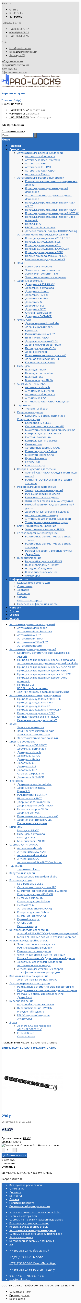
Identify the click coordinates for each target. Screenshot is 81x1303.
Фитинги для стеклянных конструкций (41, 954)
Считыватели (25, 905)
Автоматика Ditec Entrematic (34, 631)
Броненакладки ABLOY (31, 841)
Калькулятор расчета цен (33, 582)
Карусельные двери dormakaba (37, 876)
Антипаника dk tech (29, 848)
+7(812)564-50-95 (19, 36)
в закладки (9, 1159)
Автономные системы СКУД (34, 908)
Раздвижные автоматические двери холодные (47, 990)
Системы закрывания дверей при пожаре (35, 1234)
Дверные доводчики (22, 741)
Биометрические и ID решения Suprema (42, 890)
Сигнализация (26, 1036)
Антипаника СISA (28, 859)
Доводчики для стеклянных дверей (39, 962)
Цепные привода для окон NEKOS (38, 716)
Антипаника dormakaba (32, 855)
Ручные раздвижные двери (34, 947)
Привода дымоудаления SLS (35, 702)
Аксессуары (24, 1018)
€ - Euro (13, 9)
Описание (8, 1166)
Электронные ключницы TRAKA (37, 979)
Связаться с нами (20, 1291)
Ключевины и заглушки (32, 823)
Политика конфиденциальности (37, 604)
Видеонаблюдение (21, 1001)
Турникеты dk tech (28, 869)
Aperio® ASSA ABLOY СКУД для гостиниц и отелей (47, 933)
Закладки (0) (17, 55)
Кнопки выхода (27, 926)
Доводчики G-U (27, 763)
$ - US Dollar (16, 13)
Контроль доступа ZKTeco (33, 901)
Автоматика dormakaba (32, 628)
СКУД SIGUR (24, 922)
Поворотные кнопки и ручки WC (37, 816)
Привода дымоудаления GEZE (36, 713)
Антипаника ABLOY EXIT (31, 851)
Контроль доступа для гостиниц (29, 930)
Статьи (14, 611)
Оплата (22, 597)
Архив (13, 1022)
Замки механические (30, 727)
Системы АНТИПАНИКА (23, 844)
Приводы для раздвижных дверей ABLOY (43, 670)
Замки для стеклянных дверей (36, 944)
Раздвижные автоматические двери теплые (45, 986)
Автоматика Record (29, 645)
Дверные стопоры (28, 812)
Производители (19, 1295)
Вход (12, 51)
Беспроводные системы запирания (31, 1241)
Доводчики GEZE (27, 770)
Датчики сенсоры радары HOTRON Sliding (43, 692)
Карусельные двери (22, 873)
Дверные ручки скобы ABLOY (35, 805)
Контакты (23, 593)
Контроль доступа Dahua (33, 912)
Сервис (14, 614)
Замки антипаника (21, 1237)
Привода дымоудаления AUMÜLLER (39, 709)
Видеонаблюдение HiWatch (34, 1008)
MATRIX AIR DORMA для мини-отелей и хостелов (46, 937)
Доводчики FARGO (28, 755)
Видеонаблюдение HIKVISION (35, 1004)
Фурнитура (16, 780)
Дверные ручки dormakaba (34, 784)
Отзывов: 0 (27, 1145)
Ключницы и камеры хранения (28, 976)
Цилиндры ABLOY (28, 830)
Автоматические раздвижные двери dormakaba (47, 663)
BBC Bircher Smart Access (32, 688)
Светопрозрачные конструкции (29, 983)
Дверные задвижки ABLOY (33, 802)
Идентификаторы (28, 919)
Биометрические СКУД (31, 915)
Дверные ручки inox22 (31, 787)
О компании (24, 586)
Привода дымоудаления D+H (35, 706)
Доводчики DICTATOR (30, 777)
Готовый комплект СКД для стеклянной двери (46, 958)
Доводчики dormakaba (31, 748)
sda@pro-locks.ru (13, 125)
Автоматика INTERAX (30, 638)
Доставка (23, 590)
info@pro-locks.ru (20, 48)
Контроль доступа (20, 880)
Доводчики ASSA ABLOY (32, 745)
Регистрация (29, 51)
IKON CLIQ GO (25, 1033)
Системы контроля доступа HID (36, 887)
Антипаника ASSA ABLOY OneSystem (39, 862)
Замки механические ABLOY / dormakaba (35, 1212)
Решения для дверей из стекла (28, 940)
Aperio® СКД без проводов (34, 1025)
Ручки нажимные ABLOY (32, 795)
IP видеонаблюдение (30, 1011)
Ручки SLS (23, 791)
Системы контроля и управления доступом (36, 1219)
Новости (15, 607)
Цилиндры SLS (26, 837)
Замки (13, 724)
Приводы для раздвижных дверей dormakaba (46, 660)
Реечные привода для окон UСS (37, 720)
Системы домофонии (30, 898)
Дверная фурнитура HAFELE (34, 819)
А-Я (11, 1244)
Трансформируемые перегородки (38, 972)
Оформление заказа (14, 72)
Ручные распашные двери (34, 951)
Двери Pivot (24, 997)
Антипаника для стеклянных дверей (40, 969)
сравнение (8, 1163)
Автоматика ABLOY (29, 635)
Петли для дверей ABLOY (32, 809)
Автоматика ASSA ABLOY (32, 642)
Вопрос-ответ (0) (12, 1179)
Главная (7, 1042)
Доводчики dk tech (29, 752)
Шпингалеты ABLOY (29, 798)
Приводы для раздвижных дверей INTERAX (44, 674)
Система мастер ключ (23, 1216)
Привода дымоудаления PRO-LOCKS (39, 699)
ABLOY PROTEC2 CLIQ (29, 1029)
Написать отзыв (48, 1145)
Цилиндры (15, 827)
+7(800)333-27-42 (19, 29)
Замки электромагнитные (33, 734)
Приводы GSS (26, 684)
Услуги (14, 618)
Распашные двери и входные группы (40, 994)
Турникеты (16, 866)
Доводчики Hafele (28, 759)
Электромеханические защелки (37, 738)
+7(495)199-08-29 (19, 32)
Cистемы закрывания (30, 773)
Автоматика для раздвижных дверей (32, 649)
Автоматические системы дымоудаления (35, 695)
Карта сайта (17, 1298)
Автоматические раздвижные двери (32, 1230)
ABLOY (26, 1138)
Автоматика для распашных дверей (32, 624)
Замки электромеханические (35, 731)
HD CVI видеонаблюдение (33, 1015)
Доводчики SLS (26, 766)
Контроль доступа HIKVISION (35, 894)
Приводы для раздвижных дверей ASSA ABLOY (46, 667)
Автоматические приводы (34, 965)
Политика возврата (29, 600)
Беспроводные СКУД (30, 883)
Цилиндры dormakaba (31, 834)
